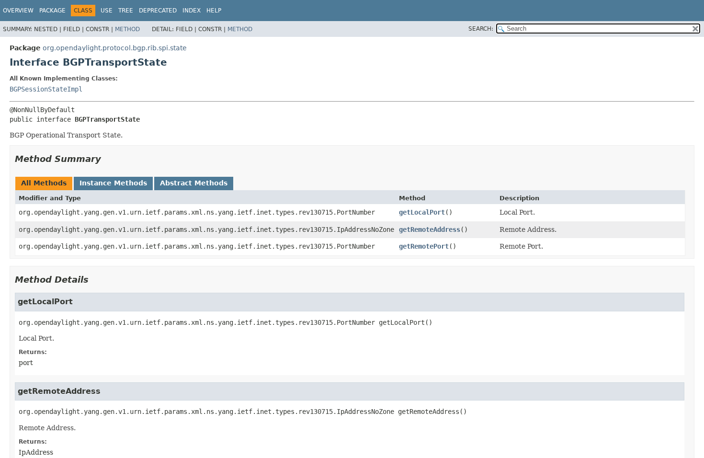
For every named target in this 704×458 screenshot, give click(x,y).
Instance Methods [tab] (113, 183)
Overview (18, 10)
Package (52, 10)
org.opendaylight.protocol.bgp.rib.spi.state (115, 48)
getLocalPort (422, 212)
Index (191, 10)
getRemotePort (424, 246)
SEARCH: (480, 28)
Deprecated (158, 10)
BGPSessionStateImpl (46, 89)
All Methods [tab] (44, 183)
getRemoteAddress (429, 229)
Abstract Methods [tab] (193, 183)
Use (107, 10)
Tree (125, 10)
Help (213, 10)
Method (127, 29)
